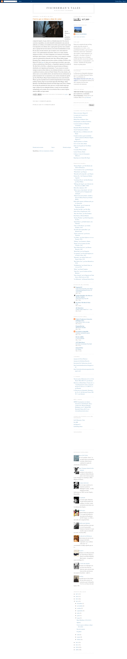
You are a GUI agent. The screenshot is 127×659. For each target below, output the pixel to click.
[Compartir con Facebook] (39, 94)
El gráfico (79, 631)
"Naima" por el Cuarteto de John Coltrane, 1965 (82, 244)
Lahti (77, 304)
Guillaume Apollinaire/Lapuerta (83, 333)
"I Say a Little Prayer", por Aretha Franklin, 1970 (82, 226)
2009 (77, 650)
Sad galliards (82, 497)
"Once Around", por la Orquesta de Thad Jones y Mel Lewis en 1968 (84, 276)
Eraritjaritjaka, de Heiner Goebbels (82, 121)
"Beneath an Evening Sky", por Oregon (83, 174)
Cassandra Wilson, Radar (80, 149)
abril (78, 634)
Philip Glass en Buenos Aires (81, 119)
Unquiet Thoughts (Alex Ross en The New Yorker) (84, 296)
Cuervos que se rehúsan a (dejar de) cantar (47, 19)
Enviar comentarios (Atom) (46, 151)
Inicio (53, 147)
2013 (77, 601)
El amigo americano (84, 483)
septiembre (80, 611)
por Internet (88, 97)
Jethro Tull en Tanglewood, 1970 (82, 211)
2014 (77, 599)
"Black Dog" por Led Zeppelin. (81, 251)
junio (78, 615)
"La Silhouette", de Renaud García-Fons (84, 279)
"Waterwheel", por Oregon (80, 172)
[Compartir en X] (37, 94)
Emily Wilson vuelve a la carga (83, 322)
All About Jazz (79, 308)
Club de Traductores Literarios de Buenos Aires (84, 319)
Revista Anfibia (80, 337)
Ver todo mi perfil (79, 36)
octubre (79, 608)
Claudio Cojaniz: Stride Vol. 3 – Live (84, 309)
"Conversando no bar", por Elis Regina (83, 169)
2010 (77, 647)
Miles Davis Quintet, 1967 (80, 188)
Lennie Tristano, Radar (79, 152)
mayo (78, 618)
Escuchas (81, 576)
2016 (77, 596)
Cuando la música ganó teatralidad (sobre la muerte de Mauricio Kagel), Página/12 (83, 137)
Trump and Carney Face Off (82, 298)
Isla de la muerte (81, 629)
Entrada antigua (67, 147)
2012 (77, 642)
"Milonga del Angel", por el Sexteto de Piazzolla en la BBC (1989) (83, 185)
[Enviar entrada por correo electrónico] (69, 94)
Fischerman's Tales (64, 7)
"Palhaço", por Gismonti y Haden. (82, 241)
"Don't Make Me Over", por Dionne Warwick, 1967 (82, 248)
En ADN (76, 422)
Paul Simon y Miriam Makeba (81, 215)
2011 (77, 645)
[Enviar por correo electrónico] (34, 94)
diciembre (79, 603)
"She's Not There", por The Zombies (83, 213)
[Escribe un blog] (35, 94)
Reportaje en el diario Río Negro (82, 158)
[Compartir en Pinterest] (41, 94)
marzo (79, 637)
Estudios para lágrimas (84, 523)
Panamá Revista (80, 326)
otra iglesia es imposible (82, 331)
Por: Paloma (78, 349)
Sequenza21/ (79, 287)
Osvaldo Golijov (78, 117)
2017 (77, 594)
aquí (43, 62)
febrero (79, 639)
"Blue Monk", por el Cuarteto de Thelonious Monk (82, 206)
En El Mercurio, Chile (79, 420)
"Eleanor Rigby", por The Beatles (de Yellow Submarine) (83, 166)
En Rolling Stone (78, 426)
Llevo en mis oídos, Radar (80, 143)
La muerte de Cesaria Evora (80, 115)
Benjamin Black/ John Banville (82, 127)
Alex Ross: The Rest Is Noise (83, 302)
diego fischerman (81, 34)
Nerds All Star (79, 348)
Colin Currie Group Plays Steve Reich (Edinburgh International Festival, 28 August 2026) (84, 290)
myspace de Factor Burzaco (80, 359)
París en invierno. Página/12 (81, 113)
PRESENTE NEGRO (81, 327)
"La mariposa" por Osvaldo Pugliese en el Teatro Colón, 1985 (83, 254)
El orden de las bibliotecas (85, 536)
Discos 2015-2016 (83, 455)
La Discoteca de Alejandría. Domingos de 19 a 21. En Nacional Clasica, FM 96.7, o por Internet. (83, 392)
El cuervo (81, 550)
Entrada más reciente (38, 147)
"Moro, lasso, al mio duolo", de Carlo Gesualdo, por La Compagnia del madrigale (83, 191)
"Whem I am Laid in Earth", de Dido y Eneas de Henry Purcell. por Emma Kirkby (83, 197)
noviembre (80, 606)
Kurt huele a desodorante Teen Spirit (84, 344)
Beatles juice (82, 510)
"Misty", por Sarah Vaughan (81, 269)
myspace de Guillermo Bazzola (81, 361)
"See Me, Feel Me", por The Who (82, 209)
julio (78, 613)
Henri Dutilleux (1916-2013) (84, 620)
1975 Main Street (80, 342)
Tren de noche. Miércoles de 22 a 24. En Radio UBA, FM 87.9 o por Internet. (84, 380)
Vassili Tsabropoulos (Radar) (81, 130)
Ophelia (79, 622)
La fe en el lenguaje (80, 338)
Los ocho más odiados (84, 563)
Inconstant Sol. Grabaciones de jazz (83, 363)
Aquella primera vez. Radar (80, 141)
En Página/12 (77, 424)
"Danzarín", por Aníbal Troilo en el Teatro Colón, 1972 (82, 258)
